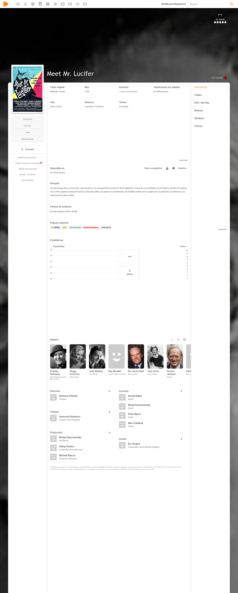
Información (200, 87)
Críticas (198, 126)
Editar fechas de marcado (29, 163)
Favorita (27, 126)
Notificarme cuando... (28, 157)
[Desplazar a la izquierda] (171, 339)
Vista (27, 132)
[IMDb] (65, 229)
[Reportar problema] (167, 168)
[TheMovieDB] (75, 229)
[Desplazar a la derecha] (178, 339)
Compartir (29, 149)
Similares (199, 118)
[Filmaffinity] (56, 229)
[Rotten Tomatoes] (92, 229)
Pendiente (27, 119)
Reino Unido (56, 106)
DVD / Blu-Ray (201, 102)
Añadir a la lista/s (27, 174)
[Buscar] (231, 4)
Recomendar (28, 180)
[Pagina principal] (6, 6)
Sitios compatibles (153, 168)
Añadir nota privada (27, 169)
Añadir (74, 211)
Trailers (198, 95)
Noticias (198, 110)
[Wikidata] (106, 229)
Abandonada (27, 139)
